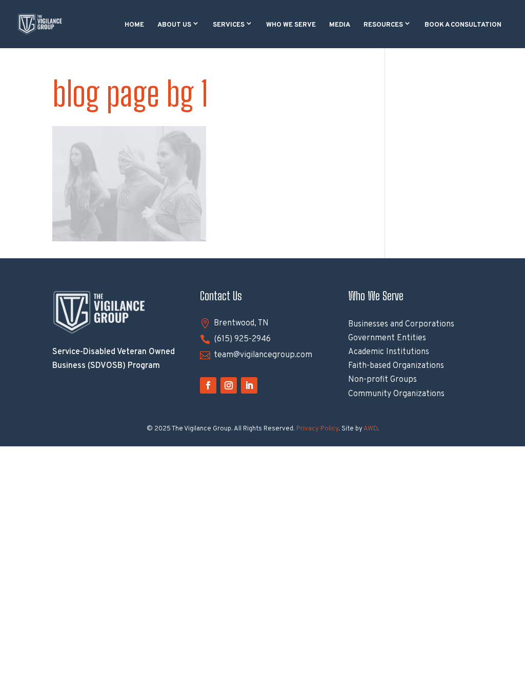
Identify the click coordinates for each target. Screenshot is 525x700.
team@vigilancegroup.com (263, 355)
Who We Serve (291, 25)
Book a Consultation (463, 25)
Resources (383, 25)
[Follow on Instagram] (228, 385)
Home (134, 25)
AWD (370, 429)
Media (339, 25)
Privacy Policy (317, 429)
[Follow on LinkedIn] (249, 385)
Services (229, 25)
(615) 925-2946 (242, 339)
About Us (174, 25)
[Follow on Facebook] (208, 385)
